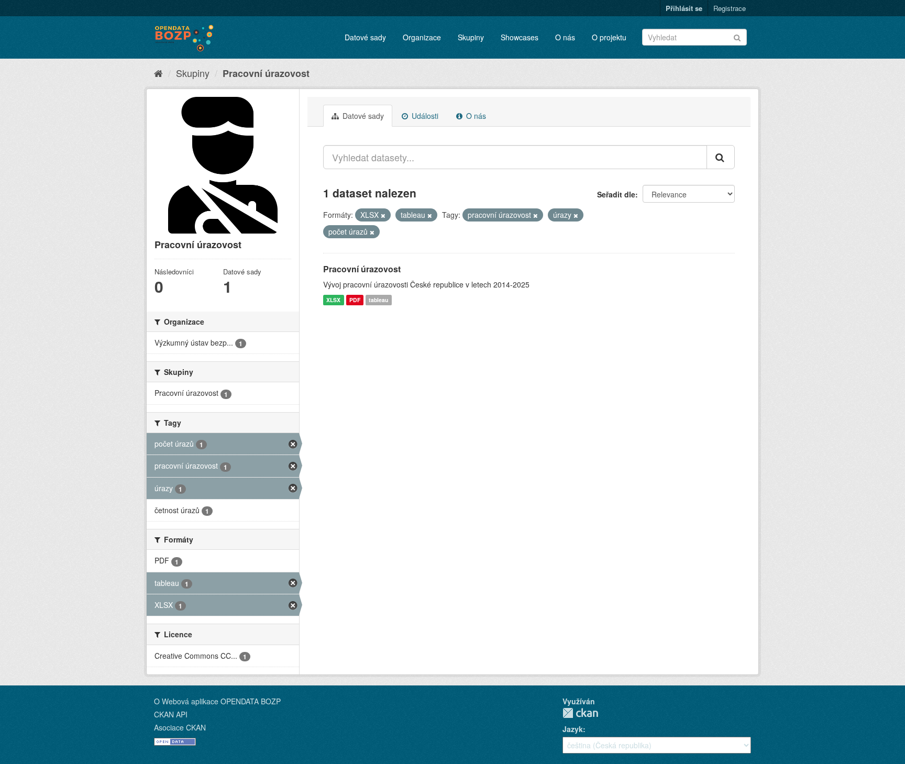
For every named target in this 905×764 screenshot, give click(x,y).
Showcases (519, 37)
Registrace (729, 8)
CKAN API (170, 714)
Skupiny (471, 37)
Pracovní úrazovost (266, 73)
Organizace (422, 37)
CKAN (580, 712)
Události (424, 115)
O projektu (609, 37)
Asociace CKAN (180, 727)
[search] (721, 157)
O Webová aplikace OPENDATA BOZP (217, 701)
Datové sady (365, 37)
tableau (378, 300)
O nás (565, 37)
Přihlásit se (684, 8)
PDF (354, 300)
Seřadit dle (616, 194)
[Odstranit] (383, 215)
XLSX (333, 300)
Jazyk (572, 729)
